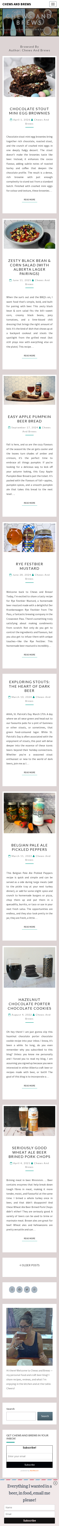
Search (10, 1408)
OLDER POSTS (30, 1265)
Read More (30, 199)
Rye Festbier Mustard (29, 566)
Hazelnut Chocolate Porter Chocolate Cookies (29, 1003)
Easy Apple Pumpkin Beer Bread (29, 418)
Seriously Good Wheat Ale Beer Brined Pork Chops (29, 1152)
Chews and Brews (16, 4)
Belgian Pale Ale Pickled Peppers (29, 847)
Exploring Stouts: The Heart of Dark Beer (29, 686)
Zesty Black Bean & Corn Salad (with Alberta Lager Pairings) (29, 267)
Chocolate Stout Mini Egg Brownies (29, 111)
